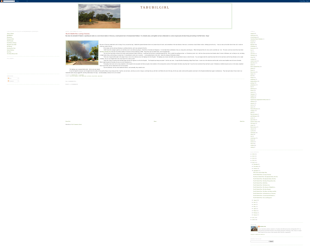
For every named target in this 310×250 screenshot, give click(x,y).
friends (252, 77)
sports (252, 134)
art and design (254, 37)
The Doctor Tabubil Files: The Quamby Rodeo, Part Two (265, 176)
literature (253, 97)
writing (252, 147)
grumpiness (253, 85)
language (253, 94)
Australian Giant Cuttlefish (256, 39)
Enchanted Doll (10, 39)
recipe (252, 125)
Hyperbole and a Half (11, 44)
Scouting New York (11, 48)
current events (254, 61)
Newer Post (68, 121)
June (255, 204)
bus (251, 50)
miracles (252, 103)
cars (251, 52)
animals (252, 33)
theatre (252, 140)
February (256, 212)
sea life (252, 130)
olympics (253, 110)
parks (252, 112)
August (255, 200)
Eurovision (253, 72)
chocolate (253, 53)
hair (251, 86)
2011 (253, 217)
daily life (253, 63)
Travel (252, 143)
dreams (252, 68)
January (255, 215)
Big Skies (253, 44)
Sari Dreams (9, 46)
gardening (253, 79)
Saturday (106, 51)
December (256, 164)
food (252, 75)
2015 (253, 156)
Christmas (253, 55)
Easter (252, 70)
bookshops (253, 46)
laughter (252, 96)
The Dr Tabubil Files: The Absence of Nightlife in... (264, 187)
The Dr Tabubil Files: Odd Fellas (260, 183)
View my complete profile (258, 234)
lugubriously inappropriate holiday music (260, 99)
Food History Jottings (11, 42)
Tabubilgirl (155, 7)
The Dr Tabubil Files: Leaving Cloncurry (262, 174)
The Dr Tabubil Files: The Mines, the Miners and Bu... (265, 191)
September (256, 170)
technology (253, 138)
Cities (252, 57)
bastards (252, 41)
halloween (253, 88)
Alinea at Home (10, 33)
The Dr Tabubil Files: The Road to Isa (261, 185)
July (255, 202)
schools (252, 129)
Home (155, 121)
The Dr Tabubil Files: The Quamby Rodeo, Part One (264, 178)
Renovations (253, 127)
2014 (253, 158)
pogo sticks (253, 119)
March (255, 210)
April (255, 208)
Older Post (242, 121)
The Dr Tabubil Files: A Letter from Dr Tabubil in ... (264, 195)
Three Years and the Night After (260, 172)
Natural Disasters (92, 76)
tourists (252, 141)
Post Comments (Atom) (77, 124)
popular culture (254, 121)
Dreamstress (9, 37)
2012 (253, 162)
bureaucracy (253, 48)
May (255, 206)
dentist (252, 64)
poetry (252, 118)
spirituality (253, 132)
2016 (253, 154)
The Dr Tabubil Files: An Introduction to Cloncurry (264, 193)
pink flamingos (254, 116)
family (252, 74)
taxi (251, 136)
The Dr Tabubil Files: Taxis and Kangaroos (262, 197)
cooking (252, 59)
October (255, 168)
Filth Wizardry (10, 41)
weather (100, 76)
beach (252, 42)
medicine (84, 76)
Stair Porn (9, 52)
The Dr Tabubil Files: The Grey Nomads (262, 189)
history (252, 90)
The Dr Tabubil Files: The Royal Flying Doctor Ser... (264, 181)
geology (252, 83)
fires (110, 51)
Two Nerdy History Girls (12, 53)
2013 (253, 160)
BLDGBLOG (10, 35)
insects (252, 92)
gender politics (254, 81)
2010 (253, 219)
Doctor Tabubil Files (75, 76)
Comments (11, 81)
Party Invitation (254, 114)
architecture (253, 35)
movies (252, 105)
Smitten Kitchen (10, 50)
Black (102, 51)
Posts (10, 78)
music (252, 107)
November (256, 166)
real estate (253, 123)
